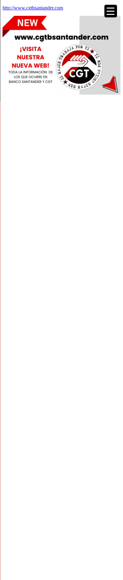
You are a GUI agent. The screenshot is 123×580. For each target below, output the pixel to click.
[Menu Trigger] (110, 11)
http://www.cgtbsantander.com (33, 7)
